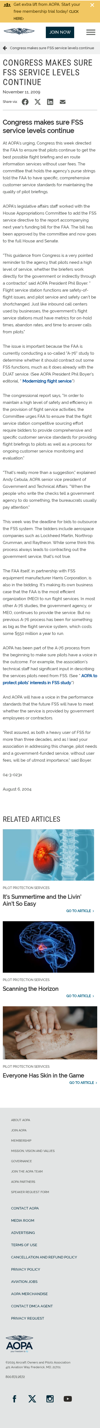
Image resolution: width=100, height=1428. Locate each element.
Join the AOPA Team (27, 1171)
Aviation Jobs (24, 1282)
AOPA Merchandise (29, 1294)
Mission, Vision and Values (33, 1151)
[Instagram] (50, 1399)
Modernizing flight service (47, 381)
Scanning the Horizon (31, 988)
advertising (23, 1233)
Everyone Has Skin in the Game (43, 1075)
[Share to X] (37, 101)
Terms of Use (24, 1245)
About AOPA (20, 1120)
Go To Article (78, 911)
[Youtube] (68, 1399)
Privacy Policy (25, 1269)
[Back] (6, 48)
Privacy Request (27, 1318)
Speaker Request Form (30, 1192)
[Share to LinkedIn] (50, 101)
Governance (21, 1161)
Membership (21, 1141)
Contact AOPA (25, 1208)
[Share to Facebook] (25, 101)
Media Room (22, 1220)
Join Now (60, 32)
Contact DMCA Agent (32, 1306)
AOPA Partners (23, 1182)
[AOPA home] (19, 33)
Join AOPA (18, 1130)
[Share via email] (62, 101)
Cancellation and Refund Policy (44, 1257)
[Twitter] (32, 1399)
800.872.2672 (15, 1377)
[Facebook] (14, 1399)
